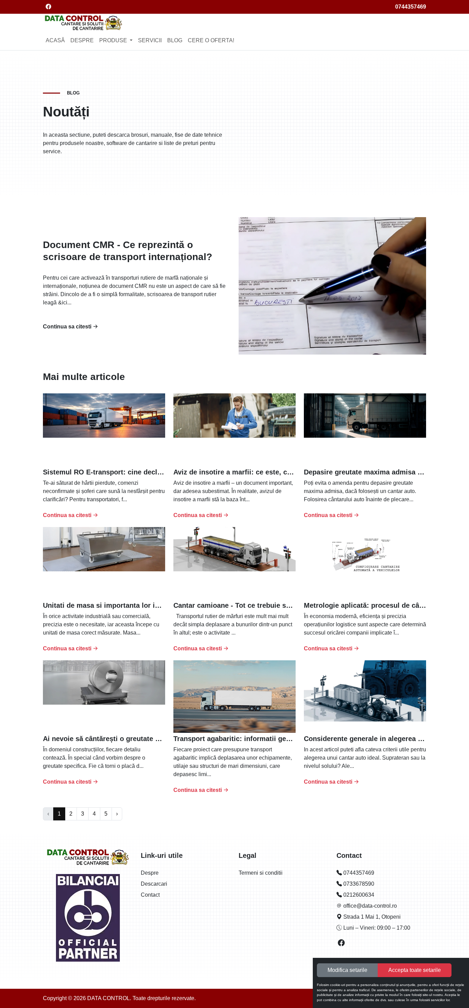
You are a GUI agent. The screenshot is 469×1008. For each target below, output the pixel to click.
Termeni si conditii (261, 873)
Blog (174, 40)
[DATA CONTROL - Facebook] (341, 943)
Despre (82, 40)
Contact (150, 895)
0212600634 (358, 895)
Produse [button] (113, 40)
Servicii (150, 40)
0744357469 (410, 7)
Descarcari (154, 884)
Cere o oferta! (211, 40)
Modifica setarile (347, 970)
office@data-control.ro (369, 906)
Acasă (55, 40)
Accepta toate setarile (414, 970)
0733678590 (358, 884)
